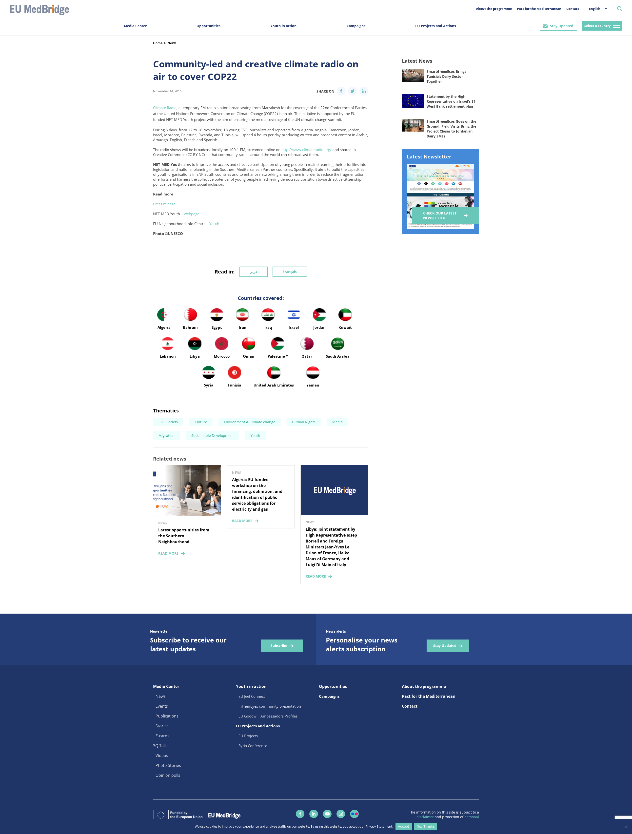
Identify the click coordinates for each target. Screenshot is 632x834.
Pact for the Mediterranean (539, 8)
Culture (201, 422)
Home (158, 43)
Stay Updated (561, 25)
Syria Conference (252, 745)
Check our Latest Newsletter (439, 215)
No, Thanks (426, 826)
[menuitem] (595, 8)
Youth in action (283, 25)
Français (290, 271)
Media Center (135, 25)
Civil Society (168, 422)
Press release (164, 203)
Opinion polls (168, 775)
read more (168, 553)
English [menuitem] (594, 8)
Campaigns (356, 25)
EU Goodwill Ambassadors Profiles (267, 716)
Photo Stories (168, 765)
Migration (166, 435)
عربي (253, 271)
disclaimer (425, 817)
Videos (162, 755)
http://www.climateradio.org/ (306, 149)
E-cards (162, 735)
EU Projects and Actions (435, 25)
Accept (403, 826)
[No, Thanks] (625, 826)
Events (162, 706)
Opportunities (208, 25)
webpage (191, 213)
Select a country (597, 25)
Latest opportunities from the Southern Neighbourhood (183, 535)
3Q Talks (161, 745)
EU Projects (248, 735)
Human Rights (304, 422)
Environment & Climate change (249, 422)
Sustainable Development (212, 435)
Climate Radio (165, 107)
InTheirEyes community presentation (269, 706)
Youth (214, 223)
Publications (167, 716)
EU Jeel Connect (251, 696)
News (171, 43)
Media (337, 422)
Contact (572, 8)
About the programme (494, 8)
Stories (162, 726)
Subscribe (279, 645)
